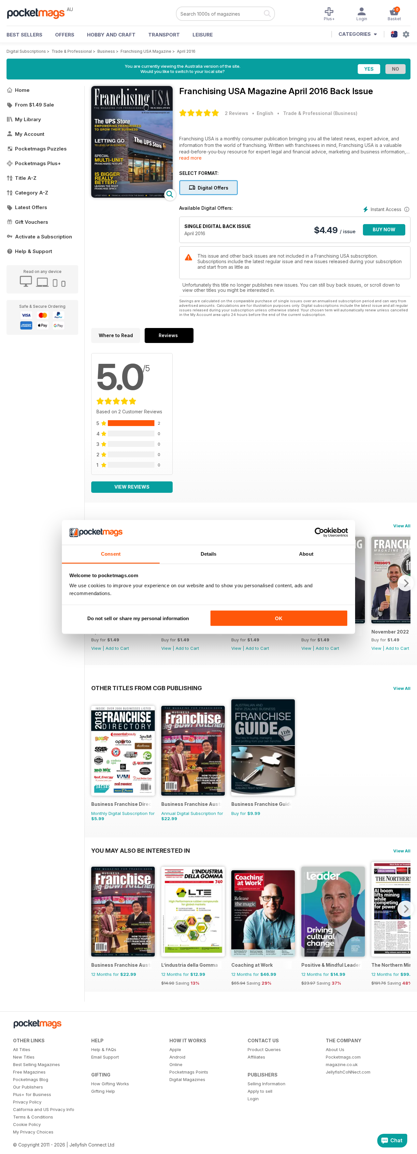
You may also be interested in (140, 850)
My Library (28, 119)
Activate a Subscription (43, 237)
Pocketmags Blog (30, 1079)
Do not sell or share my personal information (138, 618)
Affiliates (256, 1057)
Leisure (203, 35)
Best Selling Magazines (36, 1064)
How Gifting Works (110, 1083)
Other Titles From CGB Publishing (146, 688)
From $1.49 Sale (34, 105)
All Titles (21, 1049)
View (96, 648)
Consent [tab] (111, 554)
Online (175, 1064)
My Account (29, 134)
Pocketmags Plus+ (38, 163)
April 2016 (186, 51)
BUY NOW (384, 229)
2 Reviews (236, 113)
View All (401, 525)
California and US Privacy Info (43, 1109)
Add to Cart (117, 648)
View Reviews (132, 487)
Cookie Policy (27, 1124)
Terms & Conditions (33, 1116)
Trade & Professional (71, 51)
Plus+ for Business (32, 1094)
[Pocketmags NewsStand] (39, 13)
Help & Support (33, 251)
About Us (335, 1049)
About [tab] (306, 554)
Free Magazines (29, 1072)
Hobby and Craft (111, 35)
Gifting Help (103, 1091)
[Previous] (96, 909)
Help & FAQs (103, 1049)
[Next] (405, 583)
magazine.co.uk (342, 1064)
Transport (164, 35)
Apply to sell (260, 1091)
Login (253, 1098)
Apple (175, 1049)
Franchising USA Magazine (146, 51)
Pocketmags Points (188, 1072)
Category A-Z (31, 193)
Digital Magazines (187, 1079)
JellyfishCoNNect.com (348, 1072)
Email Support (105, 1057)
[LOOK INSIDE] (132, 196)
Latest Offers (31, 207)
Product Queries (264, 1049)
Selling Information (266, 1083)
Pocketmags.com (343, 1057)
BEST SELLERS (24, 35)
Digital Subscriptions (26, 51)
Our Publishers (28, 1087)
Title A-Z (25, 178)
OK (278, 618)
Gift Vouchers (31, 222)
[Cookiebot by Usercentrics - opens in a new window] (319, 532)
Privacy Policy (27, 1101)
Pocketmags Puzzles (41, 149)
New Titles (24, 1057)
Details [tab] (209, 554)
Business (106, 51)
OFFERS (64, 35)
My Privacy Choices (33, 1131)
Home (22, 90)
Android (177, 1057)
